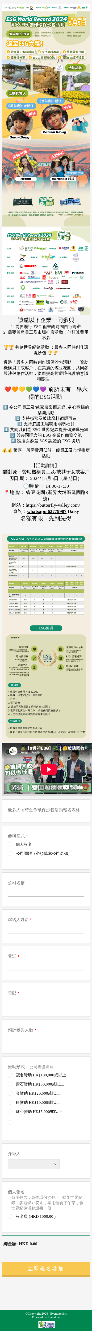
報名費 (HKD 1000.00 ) (35, 1216)
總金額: (11, 1243)
